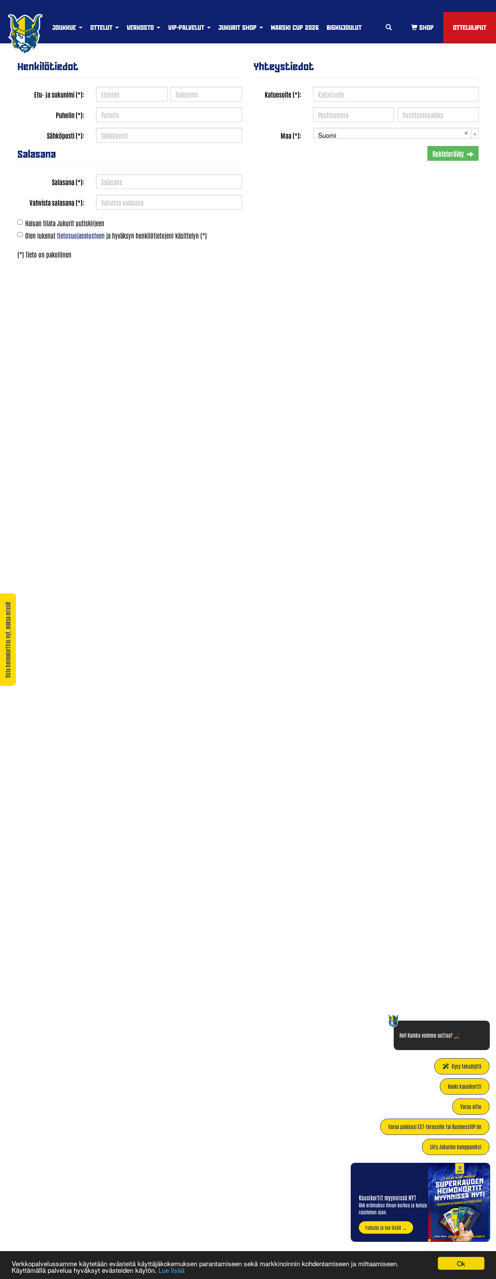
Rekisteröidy (448, 153)
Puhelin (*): (70, 114)
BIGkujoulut (344, 27)
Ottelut (102, 27)
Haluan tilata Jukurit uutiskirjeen (64, 222)
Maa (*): (291, 135)
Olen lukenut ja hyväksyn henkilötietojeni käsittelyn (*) (116, 235)
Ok (461, 1263)
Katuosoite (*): (283, 94)
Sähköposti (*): (65, 135)
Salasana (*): (68, 181)
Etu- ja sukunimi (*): (59, 94)
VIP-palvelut (187, 27)
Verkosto (141, 27)
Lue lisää (171, 1270)
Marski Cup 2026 (295, 27)
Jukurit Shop (238, 27)
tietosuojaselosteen (81, 235)
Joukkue (65, 27)
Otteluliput (469, 27)
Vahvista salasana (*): (56, 202)
